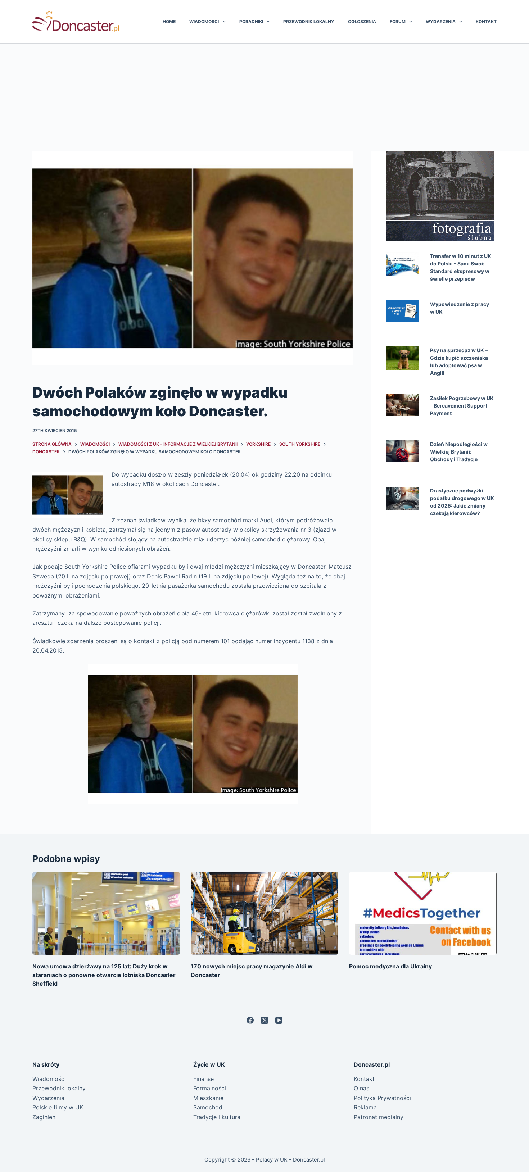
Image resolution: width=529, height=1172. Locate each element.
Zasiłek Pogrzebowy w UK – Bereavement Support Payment (462, 405)
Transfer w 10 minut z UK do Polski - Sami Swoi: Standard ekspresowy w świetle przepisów (460, 267)
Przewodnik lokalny (308, 21)
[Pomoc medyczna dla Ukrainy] (423, 913)
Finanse (203, 1078)
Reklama (365, 1107)
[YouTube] (278, 1020)
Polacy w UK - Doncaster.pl (290, 1159)
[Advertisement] (264, 97)
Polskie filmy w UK (57, 1107)
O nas (361, 1088)
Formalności (209, 1088)
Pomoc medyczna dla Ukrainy (390, 966)
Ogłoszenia (362, 21)
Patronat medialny (378, 1117)
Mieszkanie (208, 1097)
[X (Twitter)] (264, 1020)
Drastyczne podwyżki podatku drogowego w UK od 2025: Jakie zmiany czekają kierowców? (462, 501)
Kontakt (486, 21)
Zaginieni (44, 1117)
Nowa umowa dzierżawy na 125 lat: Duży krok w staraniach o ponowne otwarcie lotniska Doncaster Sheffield (104, 975)
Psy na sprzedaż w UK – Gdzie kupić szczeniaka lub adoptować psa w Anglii (459, 361)
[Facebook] (250, 1020)
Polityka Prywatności (382, 1097)
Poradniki (251, 21)
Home (169, 21)
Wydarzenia (441, 21)
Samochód (207, 1107)
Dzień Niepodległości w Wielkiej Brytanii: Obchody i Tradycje (459, 451)
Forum (398, 21)
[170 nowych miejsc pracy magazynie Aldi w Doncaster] (264, 913)
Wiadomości (204, 21)
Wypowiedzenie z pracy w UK (459, 308)
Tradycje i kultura (216, 1117)
